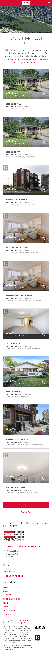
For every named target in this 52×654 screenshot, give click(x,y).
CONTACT (7, 614)
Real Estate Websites (19, 621)
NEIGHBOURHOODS (11, 599)
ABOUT (6, 591)
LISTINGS (7, 595)
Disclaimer (25, 623)
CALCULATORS (9, 606)
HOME (5, 587)
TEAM (5, 603)
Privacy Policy (17, 623)
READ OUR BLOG (10, 610)
